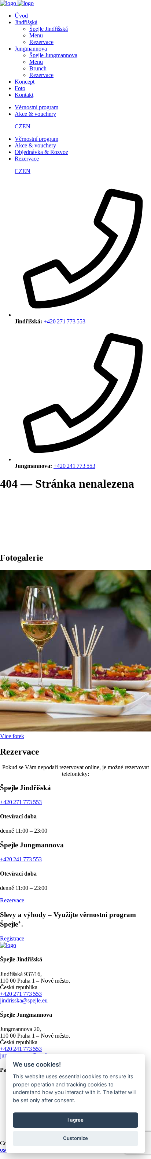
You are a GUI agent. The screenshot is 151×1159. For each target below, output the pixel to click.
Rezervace (12, 900)
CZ (18, 126)
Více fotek (12, 736)
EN (26, 126)
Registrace (12, 938)
